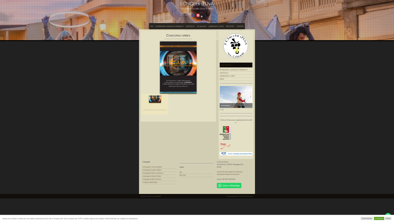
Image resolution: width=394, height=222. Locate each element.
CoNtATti (240, 26)
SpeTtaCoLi (190, 26)
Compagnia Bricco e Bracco (152, 173)
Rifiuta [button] (388, 218)
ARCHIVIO (230, 26)
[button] (250, 96)
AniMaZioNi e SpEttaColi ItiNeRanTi (169, 26)
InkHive (158, 196)
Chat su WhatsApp (231, 185)
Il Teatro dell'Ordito (149, 182)
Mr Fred (183, 175)
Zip (181, 172)
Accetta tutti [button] (379, 218)
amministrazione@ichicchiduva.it (229, 172)
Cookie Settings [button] (367, 218)
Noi (152, 26)
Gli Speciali (201, 26)
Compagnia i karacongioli (152, 167)
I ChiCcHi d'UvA (197, 4)
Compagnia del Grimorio (151, 179)
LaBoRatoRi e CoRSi (216, 26)
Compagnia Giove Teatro (151, 176)
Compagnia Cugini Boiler (151, 170)
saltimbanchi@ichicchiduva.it (228, 174)
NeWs (222, 79)
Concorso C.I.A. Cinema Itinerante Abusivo (155, 111)
